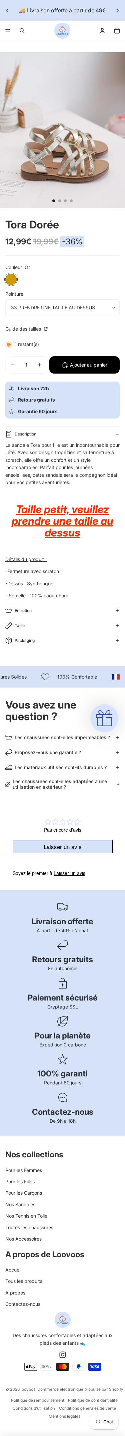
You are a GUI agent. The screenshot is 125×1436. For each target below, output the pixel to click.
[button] (104, 718)
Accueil (13, 1270)
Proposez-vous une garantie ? (48, 752)
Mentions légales (64, 1416)
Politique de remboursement (37, 1400)
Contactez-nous (22, 1304)
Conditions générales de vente (87, 1408)
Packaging (25, 640)
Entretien (23, 610)
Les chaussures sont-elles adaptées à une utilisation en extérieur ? (60, 784)
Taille (20, 625)
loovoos (28, 1389)
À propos (15, 1292)
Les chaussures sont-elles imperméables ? (62, 737)
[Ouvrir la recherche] (22, 30)
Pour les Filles (20, 1181)
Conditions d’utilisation (34, 1408)
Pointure (14, 294)
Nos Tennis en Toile (26, 1216)
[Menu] (7, 30)
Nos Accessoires (23, 1239)
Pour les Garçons (23, 1193)
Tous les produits (23, 1281)
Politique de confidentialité (93, 1400)
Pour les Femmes (23, 1170)
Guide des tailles (23, 329)
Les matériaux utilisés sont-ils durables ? (61, 767)
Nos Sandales (20, 1204)
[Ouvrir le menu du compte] (102, 30)
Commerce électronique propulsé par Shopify (80, 1389)
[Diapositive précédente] (7, 10)
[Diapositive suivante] (117, 10)
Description (25, 433)
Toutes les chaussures (29, 1227)
